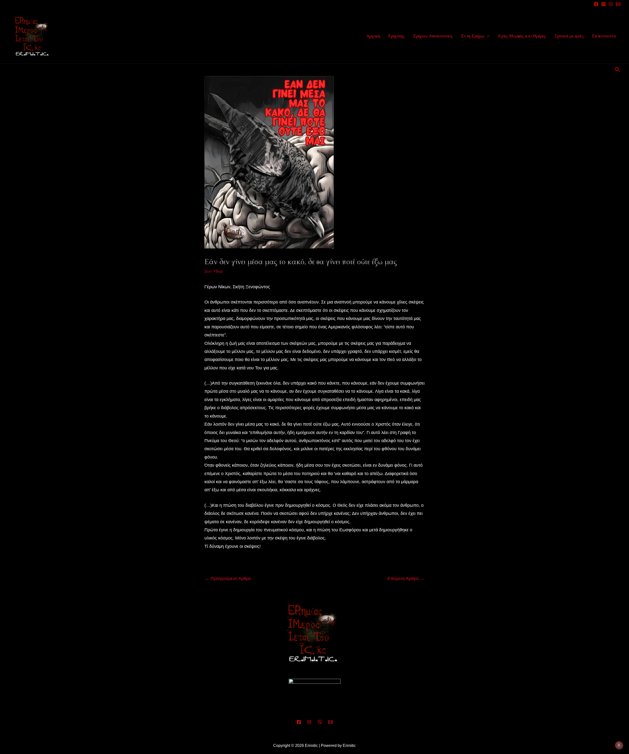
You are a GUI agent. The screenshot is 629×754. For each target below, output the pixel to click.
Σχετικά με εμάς (569, 36)
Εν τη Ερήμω (473, 36)
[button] (487, 36)
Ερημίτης (396, 36)
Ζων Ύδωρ (213, 271)
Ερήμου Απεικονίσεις (433, 36)
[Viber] (320, 722)
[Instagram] (603, 4)
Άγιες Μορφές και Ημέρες (522, 36)
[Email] (618, 4)
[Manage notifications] (619, 745)
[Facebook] (596, 4)
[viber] (611, 4)
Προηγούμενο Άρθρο (228, 578)
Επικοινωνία (604, 36)
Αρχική (373, 36)
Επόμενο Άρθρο (405, 578)
